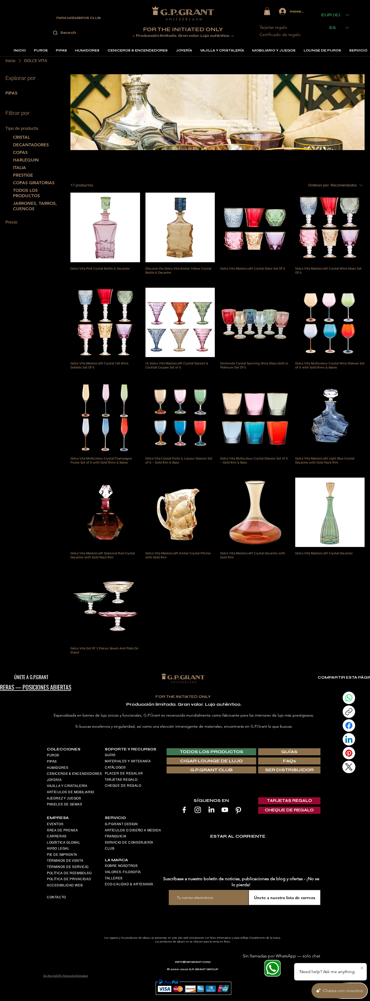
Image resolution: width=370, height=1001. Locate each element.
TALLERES (114, 878)
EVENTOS (55, 824)
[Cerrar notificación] (362, 968)
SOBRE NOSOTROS (121, 866)
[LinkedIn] (211, 809)
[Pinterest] (238, 809)
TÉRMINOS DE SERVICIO (68, 867)
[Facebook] (184, 809)
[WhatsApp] (349, 698)
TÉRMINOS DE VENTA (65, 861)
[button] (267, 11)
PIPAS (52, 761)
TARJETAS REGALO (121, 780)
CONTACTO (56, 897)
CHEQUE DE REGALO (123, 786)
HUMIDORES (57, 768)
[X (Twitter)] (348, 767)
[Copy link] (349, 711)
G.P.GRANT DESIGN (121, 824)
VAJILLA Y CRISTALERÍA (67, 786)
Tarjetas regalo (273, 27)
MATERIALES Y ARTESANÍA (128, 761)
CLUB (109, 848)
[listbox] (335, 15)
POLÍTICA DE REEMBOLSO (69, 873)
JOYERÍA (54, 780)
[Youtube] (224, 809)
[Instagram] (197, 809)
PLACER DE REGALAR (124, 773)
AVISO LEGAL (58, 848)
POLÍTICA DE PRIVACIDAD (69, 879)
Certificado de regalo (280, 34)
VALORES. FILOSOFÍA (123, 872)
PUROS (53, 755)
